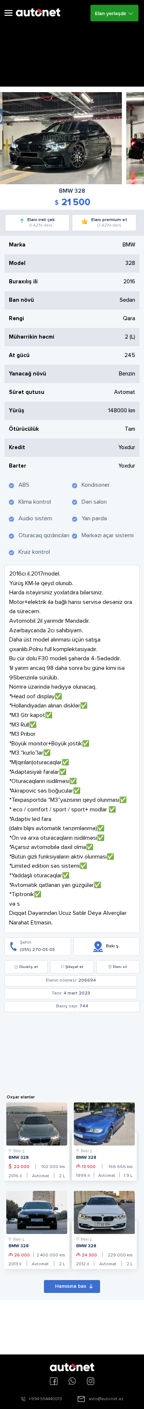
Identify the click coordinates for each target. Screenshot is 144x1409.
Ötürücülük (24, 429)
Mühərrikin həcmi (31, 337)
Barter (17, 466)
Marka (17, 245)
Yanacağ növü (27, 374)
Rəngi (16, 318)
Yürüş (16, 410)
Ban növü (21, 300)
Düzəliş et (28, 967)
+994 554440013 (45, 1399)
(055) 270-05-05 (37, 950)
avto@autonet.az (106, 1399)
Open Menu (8, 13)
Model (17, 263)
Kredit (17, 447)
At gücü (19, 355)
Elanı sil (120, 967)
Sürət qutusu (26, 392)
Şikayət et (74, 967)
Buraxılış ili (23, 281)
